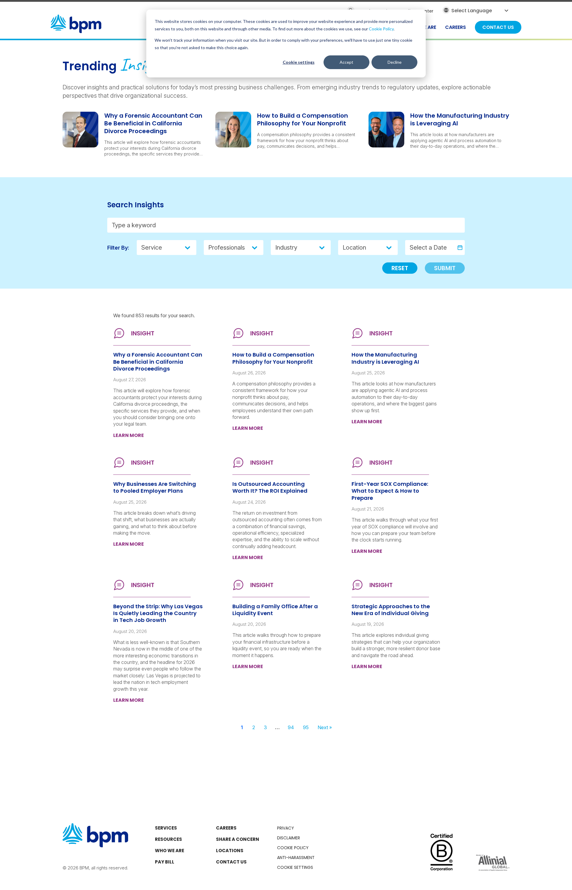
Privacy (285, 828)
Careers (226, 828)
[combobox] (228, 247)
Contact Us (231, 862)
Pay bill (164, 862)
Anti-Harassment (296, 858)
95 (306, 727)
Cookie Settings (295, 867)
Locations (229, 850)
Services (166, 828)
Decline (395, 62)
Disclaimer (288, 838)
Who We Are (169, 850)
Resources (168, 839)
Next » (325, 727)
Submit (445, 268)
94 (291, 727)
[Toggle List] (256, 247)
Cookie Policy (381, 28)
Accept (346, 62)
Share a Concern (237, 839)
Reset (399, 268)
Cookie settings (299, 62)
